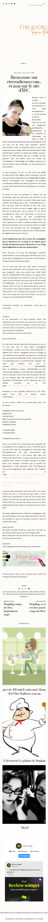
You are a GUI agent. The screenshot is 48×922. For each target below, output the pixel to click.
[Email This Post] (29, 589)
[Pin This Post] (25, 589)
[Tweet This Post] (19, 589)
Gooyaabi (39, 919)
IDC (4, 594)
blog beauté (11, 592)
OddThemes (19, 919)
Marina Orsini (33, 594)
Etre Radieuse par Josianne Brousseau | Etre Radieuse (20, 913)
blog (4, 592)
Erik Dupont (34, 592)
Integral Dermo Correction (16, 594)
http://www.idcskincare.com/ (21, 366)
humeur (42, 592)
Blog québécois (23, 592)
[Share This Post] (22, 589)
